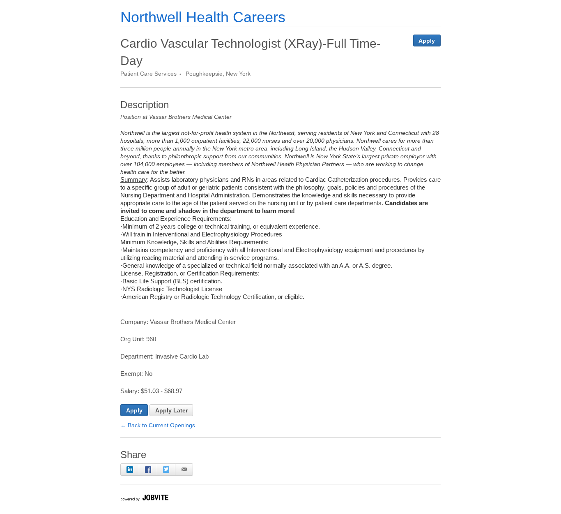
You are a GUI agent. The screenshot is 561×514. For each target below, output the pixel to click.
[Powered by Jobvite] (144, 499)
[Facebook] (148, 469)
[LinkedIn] (130, 469)
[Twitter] (166, 469)
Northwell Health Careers (202, 17)
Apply (426, 40)
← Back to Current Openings (157, 425)
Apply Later (171, 410)
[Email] (184, 469)
